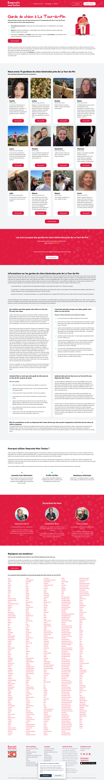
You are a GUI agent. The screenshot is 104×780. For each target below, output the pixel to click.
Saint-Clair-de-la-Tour (65, 629)
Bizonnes (9, 629)
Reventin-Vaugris (64, 581)
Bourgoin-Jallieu (11, 637)
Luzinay (45, 600)
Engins (27, 603)
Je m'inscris (77, 3)
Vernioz (80, 681)
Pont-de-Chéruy (47, 717)
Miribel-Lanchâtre (47, 624)
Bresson (9, 644)
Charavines (10, 675)
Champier (10, 661)
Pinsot (45, 700)
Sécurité (56, 3)
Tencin (80, 641)
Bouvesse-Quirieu (11, 639)
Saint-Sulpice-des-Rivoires (84, 588)
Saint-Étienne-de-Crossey (66, 641)
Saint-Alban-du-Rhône (65, 600)
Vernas (80, 680)
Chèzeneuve (10, 697)
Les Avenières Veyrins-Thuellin (49, 579)
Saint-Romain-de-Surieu (84, 579)
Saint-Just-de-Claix (65, 676)
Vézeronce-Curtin (82, 690)
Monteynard (46, 644)
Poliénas (45, 707)
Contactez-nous (34, 777)
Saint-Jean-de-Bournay (65, 661)
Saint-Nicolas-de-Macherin (66, 709)
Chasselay (10, 681)
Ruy (62, 595)
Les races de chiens (31, 762)
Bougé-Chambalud (11, 636)
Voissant (81, 724)
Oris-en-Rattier (47, 673)
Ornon (45, 676)
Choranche (10, 707)
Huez (27, 644)
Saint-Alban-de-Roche (65, 598)
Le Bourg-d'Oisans (29, 712)
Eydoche (27, 612)
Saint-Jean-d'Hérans (65, 668)
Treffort (81, 651)
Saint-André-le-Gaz (65, 605)
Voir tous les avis (52, 257)
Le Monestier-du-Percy (30, 719)
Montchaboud (46, 641)
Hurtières (27, 646)
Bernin (9, 619)
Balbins (9, 608)
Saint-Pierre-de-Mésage (66, 729)
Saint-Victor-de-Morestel (84, 593)
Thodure (81, 644)
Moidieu (45, 627)
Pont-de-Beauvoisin (47, 715)
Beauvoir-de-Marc (11, 613)
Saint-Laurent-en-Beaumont (66, 681)
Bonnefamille (10, 632)
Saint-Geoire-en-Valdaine (66, 644)
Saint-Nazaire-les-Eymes (66, 707)
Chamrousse (10, 664)
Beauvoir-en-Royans (12, 615)
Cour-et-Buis (10, 732)
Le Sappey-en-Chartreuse (31, 734)
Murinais (45, 659)
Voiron (80, 722)
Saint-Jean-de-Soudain (65, 664)
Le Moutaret (28, 720)
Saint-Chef (63, 624)
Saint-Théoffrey (82, 590)
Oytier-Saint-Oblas (47, 681)
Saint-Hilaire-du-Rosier (65, 656)
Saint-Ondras (63, 712)
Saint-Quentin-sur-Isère (66, 734)
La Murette (28, 692)
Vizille (80, 720)
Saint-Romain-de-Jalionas (84, 578)
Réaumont (46, 734)
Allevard (9, 581)
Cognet (9, 715)
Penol (45, 697)
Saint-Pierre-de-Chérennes (66, 726)
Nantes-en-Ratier (47, 661)
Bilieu (9, 624)
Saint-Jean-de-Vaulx (65, 666)
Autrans (9, 602)
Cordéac (9, 724)
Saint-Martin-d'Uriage (65, 693)
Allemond (10, 579)
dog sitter (73, 748)
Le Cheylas (28, 715)
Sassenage (81, 603)
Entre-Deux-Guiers (29, 607)
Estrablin (27, 608)
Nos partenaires (48, 758)
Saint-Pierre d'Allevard (65, 720)
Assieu (9, 596)
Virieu (80, 717)
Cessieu (9, 653)
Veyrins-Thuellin (82, 687)
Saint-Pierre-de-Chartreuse (66, 724)
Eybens (27, 610)
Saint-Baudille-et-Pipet (65, 617)
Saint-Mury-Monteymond (66, 705)
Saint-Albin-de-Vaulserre (66, 602)
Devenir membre (15, 568)
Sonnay (80, 632)
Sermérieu (81, 613)
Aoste (9, 588)
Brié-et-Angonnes (11, 647)
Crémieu (27, 578)
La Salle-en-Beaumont (30, 697)
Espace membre (89, 3)
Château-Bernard (11, 687)
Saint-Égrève (63, 637)
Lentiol (27, 722)
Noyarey (45, 670)
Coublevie (10, 731)
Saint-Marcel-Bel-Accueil (66, 683)
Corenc (9, 726)
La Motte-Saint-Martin (30, 688)
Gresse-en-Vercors (29, 637)
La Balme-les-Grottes (30, 658)
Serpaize (81, 615)
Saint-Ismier (63, 658)
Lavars (27, 709)
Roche (62, 583)
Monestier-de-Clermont (48, 632)
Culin (27, 585)
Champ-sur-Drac (11, 663)
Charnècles (10, 678)
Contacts (82, 750)
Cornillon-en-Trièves (12, 727)
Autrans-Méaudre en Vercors (13, 603)
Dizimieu (27, 590)
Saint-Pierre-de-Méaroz (66, 727)
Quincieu (45, 732)
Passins (45, 695)
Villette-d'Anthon (82, 714)
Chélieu (9, 693)
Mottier (45, 656)
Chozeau (9, 709)
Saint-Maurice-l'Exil (65, 698)
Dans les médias (48, 757)
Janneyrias (28, 651)
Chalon (9, 656)
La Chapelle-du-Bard (30, 670)
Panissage (45, 690)
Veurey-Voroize (82, 685)
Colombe (9, 719)
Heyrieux (27, 641)
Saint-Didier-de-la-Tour (65, 634)
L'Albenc (27, 681)
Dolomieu (28, 593)
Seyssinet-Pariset (82, 619)
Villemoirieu (81, 709)
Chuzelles (10, 710)
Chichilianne (10, 698)
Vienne (80, 692)
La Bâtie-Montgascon (30, 661)
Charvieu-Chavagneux (12, 680)
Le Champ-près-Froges (30, 714)
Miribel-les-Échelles (47, 625)
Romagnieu (63, 588)
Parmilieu (45, 693)
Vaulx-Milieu (81, 673)
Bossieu (9, 634)
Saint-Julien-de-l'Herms (65, 671)
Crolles (27, 583)
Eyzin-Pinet (28, 613)
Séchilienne (81, 607)
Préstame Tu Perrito (71, 772)
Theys (80, 642)
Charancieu (10, 671)
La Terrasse (28, 700)
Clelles (9, 712)
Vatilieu (80, 666)
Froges (27, 624)
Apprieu (9, 590)
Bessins (9, 620)
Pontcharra (46, 714)
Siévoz (80, 625)
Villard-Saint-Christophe (84, 705)
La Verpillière (28, 710)
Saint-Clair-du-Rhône (65, 630)
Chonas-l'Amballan (11, 705)
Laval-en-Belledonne (30, 705)
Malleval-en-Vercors (47, 602)
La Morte (27, 685)
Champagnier (10, 659)
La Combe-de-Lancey (30, 671)
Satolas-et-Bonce (82, 605)
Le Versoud (46, 588)
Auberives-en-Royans (12, 598)
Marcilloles (46, 605)
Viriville (80, 719)
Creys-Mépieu (28, 581)
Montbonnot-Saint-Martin (49, 637)
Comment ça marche (38, 3)
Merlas (45, 615)
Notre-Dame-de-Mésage (48, 668)
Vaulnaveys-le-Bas (82, 670)
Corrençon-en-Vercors (12, 729)
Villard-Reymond (82, 704)
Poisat (45, 705)
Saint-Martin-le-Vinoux (65, 695)
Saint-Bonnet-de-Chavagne (66, 620)
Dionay (27, 588)
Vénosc (80, 678)
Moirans (45, 629)
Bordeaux (74, 762)
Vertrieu (81, 683)
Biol (8, 625)
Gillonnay (27, 629)
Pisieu (45, 702)
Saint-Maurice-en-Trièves (66, 697)
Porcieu (45, 722)
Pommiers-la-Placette (48, 710)
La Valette (28, 707)
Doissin (27, 591)
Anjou (9, 583)
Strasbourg (69, 765)
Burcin (9, 651)
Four (27, 622)
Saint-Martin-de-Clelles (65, 687)
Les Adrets (28, 732)
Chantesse (10, 668)
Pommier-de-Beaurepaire (48, 709)
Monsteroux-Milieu (47, 634)
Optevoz (45, 671)
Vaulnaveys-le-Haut (83, 671)
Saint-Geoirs (63, 646)
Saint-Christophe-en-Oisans (66, 625)
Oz (44, 683)
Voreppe (81, 726)
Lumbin (45, 598)
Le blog (28, 760)
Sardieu (80, 602)
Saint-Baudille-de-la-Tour (66, 615)
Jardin (27, 654)
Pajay (45, 687)
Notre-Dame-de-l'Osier (48, 666)
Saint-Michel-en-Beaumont (66, 702)
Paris (71, 760)
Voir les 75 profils (52, 221)
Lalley (27, 683)
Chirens (9, 702)
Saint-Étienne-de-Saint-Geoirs (67, 642)
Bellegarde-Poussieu (12, 617)
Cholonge (10, 704)
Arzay (9, 595)
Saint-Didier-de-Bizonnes (66, 632)
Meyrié (45, 619)
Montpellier (70, 763)
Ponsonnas (46, 712)
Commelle (10, 720)
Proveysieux (46, 729)
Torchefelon (81, 647)
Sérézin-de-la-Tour (82, 612)
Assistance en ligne (85, 748)
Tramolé (81, 649)
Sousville (81, 634)
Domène (27, 596)
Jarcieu (27, 653)
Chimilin (9, 700)
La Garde (27, 680)
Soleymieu (81, 630)
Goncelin (27, 630)
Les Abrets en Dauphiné (30, 731)
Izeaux (27, 647)
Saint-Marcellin (64, 685)
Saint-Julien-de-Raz (65, 673)
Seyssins (80, 620)
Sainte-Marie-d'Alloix (65, 639)
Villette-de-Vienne (83, 715)
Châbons (9, 654)
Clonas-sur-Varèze (11, 714)
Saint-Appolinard (64, 608)
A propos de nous (24, 777)
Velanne (80, 675)
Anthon (9, 586)
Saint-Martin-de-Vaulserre (66, 690)
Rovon (62, 591)
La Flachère (28, 676)
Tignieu (80, 646)
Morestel (45, 651)
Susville (80, 637)
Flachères (27, 619)
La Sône (27, 698)
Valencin (81, 658)
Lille (66, 763)
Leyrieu (45, 590)
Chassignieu (10, 685)
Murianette (46, 658)
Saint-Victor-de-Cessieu (83, 591)
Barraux (9, 610)
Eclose (27, 600)
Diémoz (27, 586)
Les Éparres (46, 583)
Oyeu (45, 680)
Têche (80, 639)
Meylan (45, 617)
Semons (80, 608)
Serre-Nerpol (81, 617)
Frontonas (28, 625)
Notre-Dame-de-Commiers (49, 664)
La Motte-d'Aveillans (30, 687)
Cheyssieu (10, 695)
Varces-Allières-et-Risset (84, 663)
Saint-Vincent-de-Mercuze (84, 595)
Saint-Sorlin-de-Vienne (83, 586)
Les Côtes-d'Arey (47, 581)
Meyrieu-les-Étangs (47, 620)
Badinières (10, 607)
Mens (45, 613)
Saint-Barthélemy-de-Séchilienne (67, 613)
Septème (81, 610)
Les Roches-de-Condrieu (48, 585)
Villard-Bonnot (82, 697)
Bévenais (9, 622)
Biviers (9, 627)
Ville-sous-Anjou (82, 712)
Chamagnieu (10, 658)
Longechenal (46, 596)
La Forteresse (28, 678)
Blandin (9, 630)
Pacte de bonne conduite (32, 748)
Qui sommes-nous (48, 750)
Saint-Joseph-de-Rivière (66, 670)
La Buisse (27, 663)
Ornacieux (46, 675)
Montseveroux (46, 647)
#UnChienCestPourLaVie (32, 763)
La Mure (27, 690)
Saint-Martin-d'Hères (65, 692)
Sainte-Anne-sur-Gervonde (66, 636)
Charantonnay (10, 673)
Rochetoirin (63, 585)
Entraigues (28, 605)
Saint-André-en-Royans (65, 603)
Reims (75, 763)
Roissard (63, 586)
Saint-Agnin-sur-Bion (65, 596)
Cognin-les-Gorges (11, 717)
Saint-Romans (82, 581)
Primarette (46, 727)
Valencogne (81, 659)
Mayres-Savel (46, 612)
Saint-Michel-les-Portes (65, 704)
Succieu (80, 636)
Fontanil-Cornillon (29, 620)
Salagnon (81, 596)
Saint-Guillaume (64, 651)
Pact (44, 685)
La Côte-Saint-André (30, 673)
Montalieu (46, 636)
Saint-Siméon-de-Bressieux (84, 583)
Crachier (9, 734)
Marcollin (45, 607)
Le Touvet (45, 586)
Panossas (45, 692)
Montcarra (46, 639)
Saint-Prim (63, 731)
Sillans (80, 627)
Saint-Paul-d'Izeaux (65, 717)
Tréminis (81, 653)
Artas (9, 593)
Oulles (45, 678)
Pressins (45, 726)
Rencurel (63, 579)
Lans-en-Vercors (29, 693)
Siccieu (80, 624)
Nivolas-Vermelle (47, 663)
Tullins (80, 656)
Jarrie (27, 656)
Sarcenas (81, 600)
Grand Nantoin (28, 632)
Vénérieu (81, 676)
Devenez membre (15, 40)
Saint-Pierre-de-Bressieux (66, 722)
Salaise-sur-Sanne (82, 598)
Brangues (10, 641)
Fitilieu (27, 617)
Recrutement (47, 760)
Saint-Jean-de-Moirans (65, 663)
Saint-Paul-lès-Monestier (66, 719)
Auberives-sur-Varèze (12, 600)
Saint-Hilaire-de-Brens (65, 653)
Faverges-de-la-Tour (29, 615)
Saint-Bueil (63, 622)
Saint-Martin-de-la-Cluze (66, 688)
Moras (45, 649)
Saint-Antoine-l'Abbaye (65, 607)
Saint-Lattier (63, 678)
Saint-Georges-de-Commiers (66, 647)
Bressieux (10, 642)
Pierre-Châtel (46, 698)
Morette (45, 654)
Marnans (45, 608)
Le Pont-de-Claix (29, 727)
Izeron (27, 649)
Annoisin (9, 585)
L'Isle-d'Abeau (46, 593)
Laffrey (27, 675)
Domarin (27, 595)
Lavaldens (28, 704)
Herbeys (27, 639)
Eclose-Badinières (29, 602)
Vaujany (80, 668)
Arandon (9, 591)
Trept (80, 654)
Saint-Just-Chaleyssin (65, 675)
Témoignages (48, 3)
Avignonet (10, 605)
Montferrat (46, 646)
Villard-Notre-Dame (83, 700)
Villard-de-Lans (82, 698)
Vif (80, 693)
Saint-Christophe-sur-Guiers (66, 627)
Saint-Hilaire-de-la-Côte (65, 654)
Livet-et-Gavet (46, 595)
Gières (27, 627)
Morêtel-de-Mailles (47, 653)
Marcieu (45, 603)
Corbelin (9, 722)
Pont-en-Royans (47, 719)
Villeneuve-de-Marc (83, 710)
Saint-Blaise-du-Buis (65, 619)
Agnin (9, 578)
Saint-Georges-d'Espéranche (66, 649)
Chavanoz (10, 692)
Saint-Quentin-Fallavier (65, 732)
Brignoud (9, 649)
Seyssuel (81, 622)
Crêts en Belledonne (30, 579)
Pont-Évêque (46, 720)
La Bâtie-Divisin (29, 659)
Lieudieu (45, 591)
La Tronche (28, 702)
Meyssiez (45, 622)
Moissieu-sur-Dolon (47, 630)
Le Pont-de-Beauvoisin (30, 726)
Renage (62, 578)
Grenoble (27, 636)
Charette (9, 676)
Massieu (45, 610)
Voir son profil (18, 120)
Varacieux (81, 661)
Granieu (27, 634)
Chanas (9, 666)
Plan (44, 704)
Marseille (69, 762)
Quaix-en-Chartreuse (48, 731)
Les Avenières (46, 578)
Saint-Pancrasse (64, 714)
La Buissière (28, 664)
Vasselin (80, 664)
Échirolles (28, 598)
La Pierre (27, 695)
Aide (27, 758)
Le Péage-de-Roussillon (30, 724)
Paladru (45, 688)
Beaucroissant (10, 612)
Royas (62, 593)
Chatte (9, 690)
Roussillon (63, 590)
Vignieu (80, 695)
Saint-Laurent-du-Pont (65, 680)
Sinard (80, 629)
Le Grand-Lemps (29, 717)
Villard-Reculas (82, 702)
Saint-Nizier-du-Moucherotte (67, 710)
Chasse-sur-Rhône (11, 683)
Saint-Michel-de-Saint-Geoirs (66, 700)
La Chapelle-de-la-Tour (30, 666)
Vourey (80, 727)
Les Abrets (28, 729)
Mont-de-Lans (46, 642)
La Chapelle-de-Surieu (30, 668)
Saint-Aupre (63, 612)
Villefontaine (81, 707)
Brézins (9, 646)
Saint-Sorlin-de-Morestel (84, 585)
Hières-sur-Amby (29, 642)
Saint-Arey (63, 610)
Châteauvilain (10, 688)
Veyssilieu (81, 688)
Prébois (45, 724)
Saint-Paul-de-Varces (65, 715)
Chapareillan (10, 670)
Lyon (74, 760)
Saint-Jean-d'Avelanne (65, 659)
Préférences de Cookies (32, 765)
